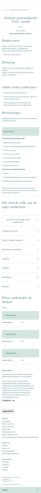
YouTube (5, 470)
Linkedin (5, 467)
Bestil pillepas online (9, 432)
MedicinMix (6, 429)
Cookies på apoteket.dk (10, 454)
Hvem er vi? (6, 448)
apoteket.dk (5, 10)
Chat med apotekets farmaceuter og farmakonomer (20, 437)
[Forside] (20, 411)
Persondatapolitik (8, 451)
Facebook (5, 462)
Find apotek (6, 421)
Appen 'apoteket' (8, 426)
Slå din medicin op (8, 424)
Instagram (5, 465)
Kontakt (5, 446)
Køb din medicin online (10, 434)
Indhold (5, 490)
